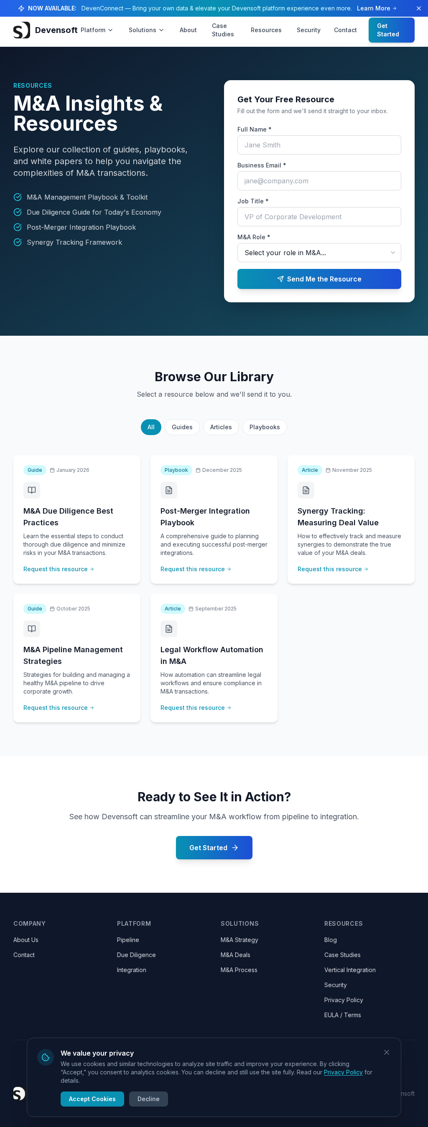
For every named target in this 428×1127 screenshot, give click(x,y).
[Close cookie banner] (386, 1052)
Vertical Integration (350, 969)
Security (309, 29)
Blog (330, 939)
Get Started (388, 30)
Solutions (142, 29)
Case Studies (223, 30)
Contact (345, 29)
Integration (131, 969)
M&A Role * (253, 237)
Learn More (373, 8)
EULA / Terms (342, 1014)
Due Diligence (136, 954)
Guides (182, 427)
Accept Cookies (92, 1098)
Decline (149, 1098)
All (151, 427)
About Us (25, 939)
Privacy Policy (343, 999)
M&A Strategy (239, 939)
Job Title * (253, 201)
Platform (93, 29)
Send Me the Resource (324, 279)
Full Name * (254, 129)
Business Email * (261, 165)
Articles (221, 427)
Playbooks (265, 427)
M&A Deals (235, 954)
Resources (266, 29)
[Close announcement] (419, 8)
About (188, 29)
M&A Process (239, 969)
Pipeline (128, 939)
